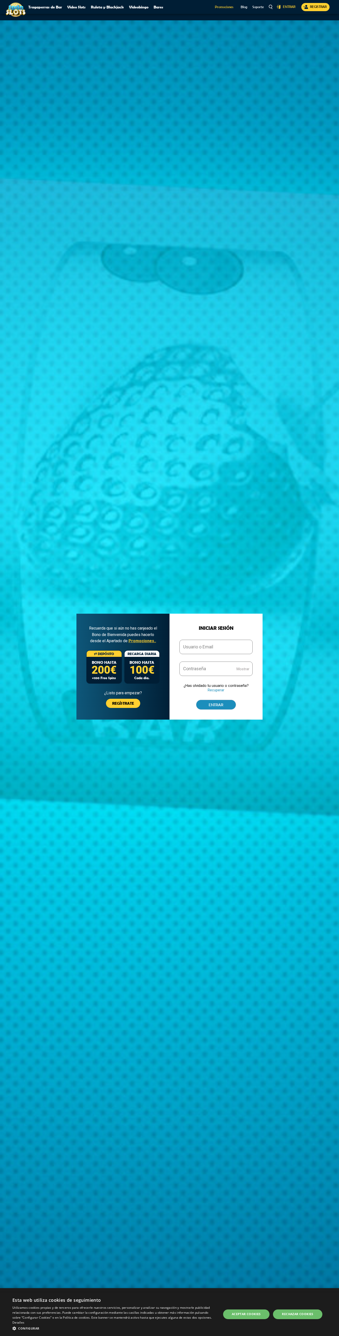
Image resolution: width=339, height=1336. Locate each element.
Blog (244, 7)
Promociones (224, 7)
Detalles (18, 1322)
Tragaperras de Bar (45, 7)
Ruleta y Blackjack (107, 7)
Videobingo (138, 7)
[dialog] (169, 1314)
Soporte (258, 7)
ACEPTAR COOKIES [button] (246, 1314)
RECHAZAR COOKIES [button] (297, 1314)
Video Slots (76, 7)
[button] (113, 1328)
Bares (158, 7)
